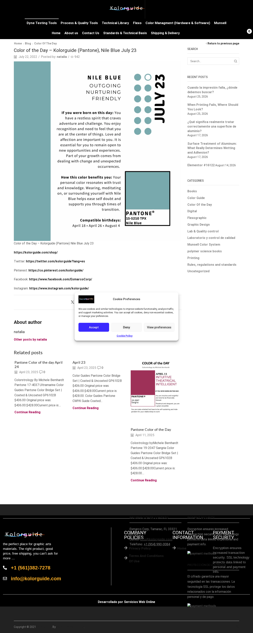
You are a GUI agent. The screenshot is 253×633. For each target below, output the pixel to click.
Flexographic (197, 218)
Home (56, 33)
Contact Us (90, 33)
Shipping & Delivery (165, 33)
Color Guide (196, 198)
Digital (192, 211)
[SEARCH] (235, 61)
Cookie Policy (124, 335)
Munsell (220, 23)
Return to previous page (223, 43)
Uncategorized (198, 271)
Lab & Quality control (203, 231)
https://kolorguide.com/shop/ (36, 252)
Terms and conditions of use (146, 558)
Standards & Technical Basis (125, 33)
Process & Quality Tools (79, 23)
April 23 (79, 362)
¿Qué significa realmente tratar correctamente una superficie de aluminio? (211, 126)
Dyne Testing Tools (42, 23)
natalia (62, 57)
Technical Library (115, 23)
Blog (28, 43)
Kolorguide (44, 626)
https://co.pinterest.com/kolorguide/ (55, 270)
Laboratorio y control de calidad (211, 238)
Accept (94, 327)
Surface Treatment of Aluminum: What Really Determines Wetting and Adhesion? (212, 148)
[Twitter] (73, 302)
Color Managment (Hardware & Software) (177, 23)
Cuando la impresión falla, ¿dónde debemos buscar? (212, 90)
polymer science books (204, 251)
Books (192, 191)
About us (71, 33)
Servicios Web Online (139, 602)
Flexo (137, 23)
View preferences (159, 327)
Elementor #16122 (201, 165)
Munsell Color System (203, 244)
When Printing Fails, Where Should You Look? (212, 107)
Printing (193, 258)
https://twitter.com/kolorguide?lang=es (55, 261)
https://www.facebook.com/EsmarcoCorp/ (60, 279)
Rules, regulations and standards (211, 265)
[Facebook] (229, 627)
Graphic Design (198, 224)
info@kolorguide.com (156, 539)
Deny (126, 327)
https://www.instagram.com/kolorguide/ (59, 288)
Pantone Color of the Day (151, 429)
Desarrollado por (110, 602)
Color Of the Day (45, 43)
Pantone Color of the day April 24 (38, 364)
